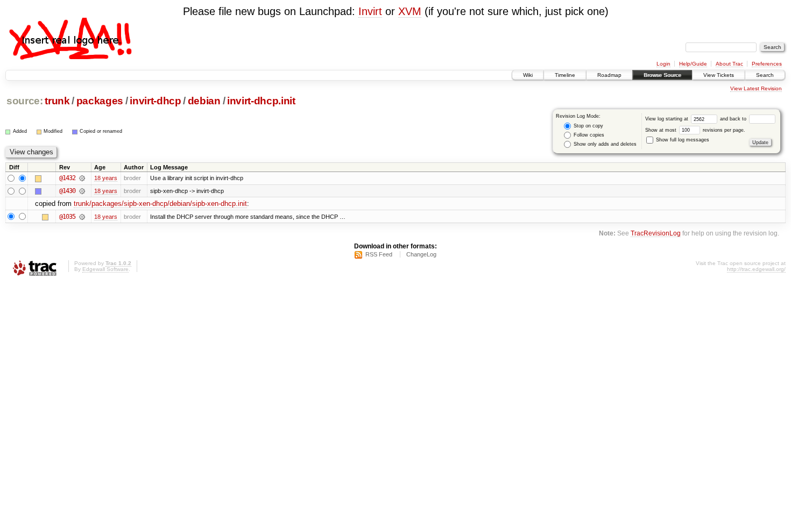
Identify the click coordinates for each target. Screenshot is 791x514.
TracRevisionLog (656, 233)
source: (24, 100)
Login (663, 64)
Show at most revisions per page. (695, 130)
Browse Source (662, 75)
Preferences (767, 64)
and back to (734, 119)
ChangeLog (421, 254)
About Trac (729, 64)
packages (99, 100)
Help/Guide (693, 64)
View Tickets (718, 75)
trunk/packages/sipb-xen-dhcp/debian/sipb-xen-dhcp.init (160, 203)
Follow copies (588, 135)
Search (765, 75)
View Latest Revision (756, 88)
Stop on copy (587, 125)
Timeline (565, 75)
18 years (105, 178)
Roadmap (609, 75)
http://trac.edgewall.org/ (756, 269)
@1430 (67, 191)
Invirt (370, 11)
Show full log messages (681, 139)
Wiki (528, 75)
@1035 (67, 216)
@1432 (67, 178)
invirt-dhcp (155, 100)
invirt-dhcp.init (261, 100)
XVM (409, 11)
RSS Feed (378, 254)
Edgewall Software (105, 269)
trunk (57, 100)
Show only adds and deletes (604, 144)
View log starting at (667, 119)
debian (204, 100)
